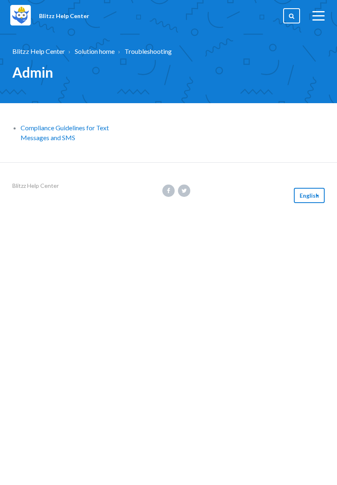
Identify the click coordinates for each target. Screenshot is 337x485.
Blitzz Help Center (38, 51)
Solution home (95, 51)
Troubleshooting (148, 51)
